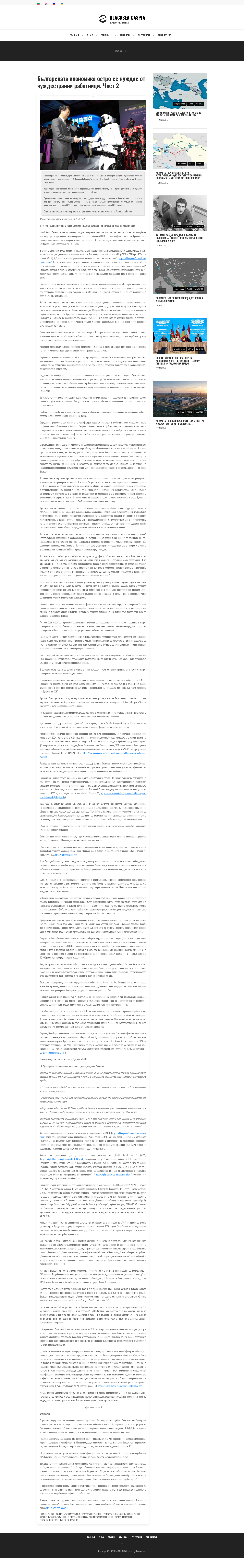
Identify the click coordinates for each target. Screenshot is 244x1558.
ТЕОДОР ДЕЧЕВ (72, 1519)
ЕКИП (65, 1516)
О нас (90, 35)
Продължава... (162, 119)
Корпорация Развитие (123, 1516)
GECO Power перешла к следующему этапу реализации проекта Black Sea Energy (178, 114)
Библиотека (164, 35)
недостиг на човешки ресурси (127, 1514)
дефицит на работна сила (50, 1516)
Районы (111, 1537)
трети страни (109, 1514)
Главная (74, 35)
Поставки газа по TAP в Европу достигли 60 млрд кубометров (179, 299)
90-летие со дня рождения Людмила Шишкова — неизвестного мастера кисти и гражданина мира (179, 238)
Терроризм (144, 35)
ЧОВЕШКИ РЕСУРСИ (47, 1514)
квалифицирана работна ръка (68, 1514)
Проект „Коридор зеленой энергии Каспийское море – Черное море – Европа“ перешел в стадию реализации (178, 360)
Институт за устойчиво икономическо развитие (87, 1516)
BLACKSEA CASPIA (127, 19)
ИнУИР (110, 1516)
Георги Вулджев (46, 1519)
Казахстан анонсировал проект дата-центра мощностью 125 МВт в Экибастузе (180, 422)
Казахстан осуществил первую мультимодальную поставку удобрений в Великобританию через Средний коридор (179, 175)
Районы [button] (105, 35)
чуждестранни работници (92, 1514)
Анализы (125, 35)
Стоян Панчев (60, 1519)
